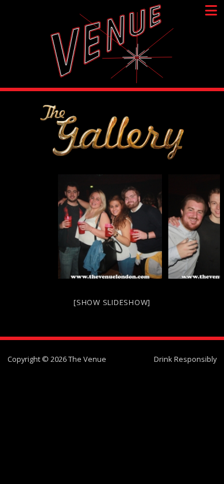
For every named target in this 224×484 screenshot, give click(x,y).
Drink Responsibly (185, 359)
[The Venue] (112, 44)
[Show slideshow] (112, 302)
